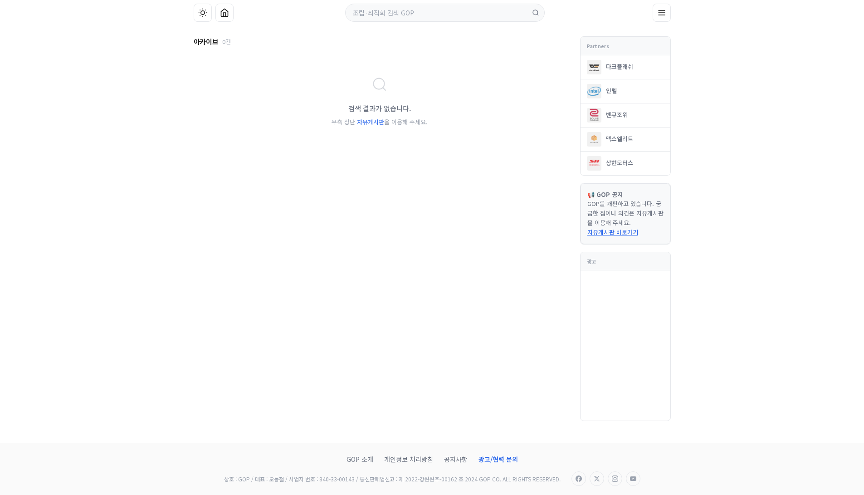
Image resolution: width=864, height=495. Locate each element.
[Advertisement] (129, 248)
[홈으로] (224, 13)
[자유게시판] (662, 13)
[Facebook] (578, 478)
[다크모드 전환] (203, 13)
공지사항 (456, 459)
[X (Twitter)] (597, 478)
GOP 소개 (360, 459)
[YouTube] (633, 478)
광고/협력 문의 (498, 459)
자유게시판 (370, 122)
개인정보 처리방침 (408, 459)
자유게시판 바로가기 (612, 232)
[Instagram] (615, 478)
